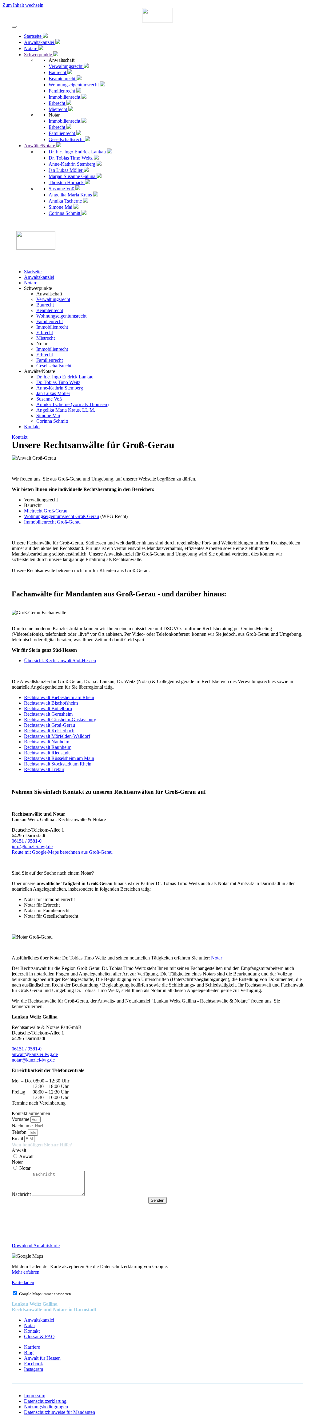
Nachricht (22, 1194)
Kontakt (32, 426)
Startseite (33, 271)
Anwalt (19, 1150)
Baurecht (45, 304)
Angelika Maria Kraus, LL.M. (65, 410)
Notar (216, 957)
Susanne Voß (49, 398)
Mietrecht (45, 338)
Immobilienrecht (52, 327)
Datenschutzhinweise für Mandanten (59, 1412)
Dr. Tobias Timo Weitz (58, 382)
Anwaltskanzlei (39, 277)
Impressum (34, 1395)
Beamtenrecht (49, 310)
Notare (30, 282)
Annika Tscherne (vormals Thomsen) (72, 404)
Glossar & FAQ (39, 1336)
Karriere (32, 1347)
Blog (29, 1352)
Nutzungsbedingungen (46, 1406)
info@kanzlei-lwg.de (32, 846)
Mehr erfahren (25, 1272)
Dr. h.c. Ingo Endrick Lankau (65, 376)
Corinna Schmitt (52, 421)
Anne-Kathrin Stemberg (59, 387)
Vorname (21, 1119)
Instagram (33, 1369)
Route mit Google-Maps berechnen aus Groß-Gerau (62, 852)
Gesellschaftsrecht (53, 365)
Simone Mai (48, 415)
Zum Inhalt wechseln (22, 5)
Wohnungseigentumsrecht (61, 315)
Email (18, 1138)
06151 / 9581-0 (27, 841)
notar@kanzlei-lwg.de (33, 1059)
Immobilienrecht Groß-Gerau (52, 521)
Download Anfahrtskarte (36, 1245)
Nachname (23, 1125)
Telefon (20, 1132)
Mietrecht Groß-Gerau (45, 510)
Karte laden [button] (23, 1282)
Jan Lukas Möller (53, 393)
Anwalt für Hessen (42, 1358)
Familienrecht (49, 321)
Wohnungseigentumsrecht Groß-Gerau (61, 516)
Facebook (33, 1363)
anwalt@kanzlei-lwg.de (35, 1054)
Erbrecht (44, 332)
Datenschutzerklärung (45, 1401)
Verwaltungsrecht (53, 299)
